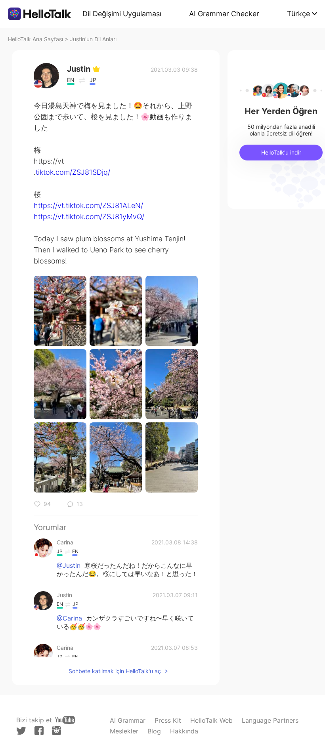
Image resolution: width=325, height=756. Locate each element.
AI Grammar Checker (224, 14)
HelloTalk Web (211, 720)
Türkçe (298, 14)
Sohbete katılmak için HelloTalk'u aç (115, 671)
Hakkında (184, 731)
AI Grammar (127, 720)
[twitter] (21, 731)
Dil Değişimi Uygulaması (121, 14)
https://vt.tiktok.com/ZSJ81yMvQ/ (89, 216)
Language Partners (270, 720)
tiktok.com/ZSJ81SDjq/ (73, 172)
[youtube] (65, 720)
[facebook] (39, 730)
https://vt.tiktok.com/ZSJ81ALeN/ (88, 205)
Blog (154, 731)
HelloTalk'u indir (281, 152)
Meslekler (124, 731)
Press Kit (168, 720)
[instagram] (56, 730)
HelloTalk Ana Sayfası (35, 39)
